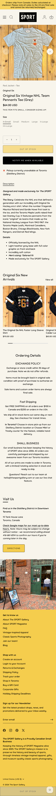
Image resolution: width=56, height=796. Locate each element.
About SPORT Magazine (15, 623)
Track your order (11, 676)
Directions (13, 548)
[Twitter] (23, 730)
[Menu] (4, 17)
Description (8, 183)
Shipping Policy (10, 672)
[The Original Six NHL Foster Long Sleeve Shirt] (24, 306)
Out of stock (28, 791)
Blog (5, 645)
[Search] (11, 17)
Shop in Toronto (11, 680)
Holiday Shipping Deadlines (17, 693)
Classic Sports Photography (17, 636)
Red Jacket (8, 85)
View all (49, 279)
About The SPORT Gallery (16, 619)
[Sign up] (51, 719)
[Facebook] (4, 730)
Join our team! (10, 641)
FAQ (5, 628)
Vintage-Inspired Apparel (15, 632)
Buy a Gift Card (10, 685)
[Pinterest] (17, 730)
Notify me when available (28, 160)
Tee (18, 85)
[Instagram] (10, 730)
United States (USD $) (12, 779)
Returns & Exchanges (14, 668)
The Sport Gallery (17, 784)
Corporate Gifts (11, 689)
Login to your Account (14, 663)
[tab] (10, 184)
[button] (6, 51)
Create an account (12, 659)
